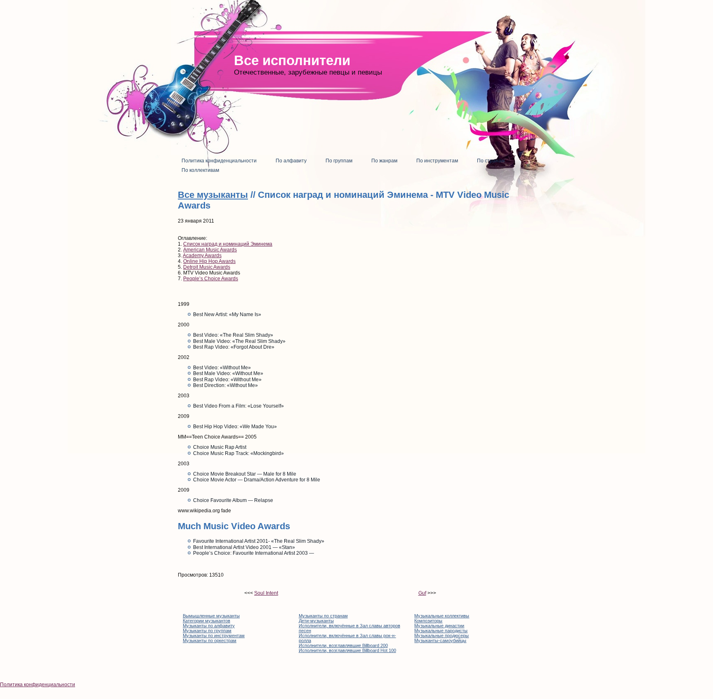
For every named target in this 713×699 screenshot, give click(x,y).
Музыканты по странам (323, 615)
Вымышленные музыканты (211, 615)
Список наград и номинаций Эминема (227, 244)
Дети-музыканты (316, 620)
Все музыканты (213, 195)
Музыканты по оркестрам (209, 640)
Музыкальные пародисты (440, 630)
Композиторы (428, 620)
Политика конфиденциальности (37, 684)
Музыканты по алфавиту (209, 625)
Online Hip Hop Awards (209, 261)
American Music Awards (210, 250)
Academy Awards (202, 255)
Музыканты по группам (207, 630)
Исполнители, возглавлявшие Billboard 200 (343, 645)
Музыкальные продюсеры (441, 635)
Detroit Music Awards (206, 267)
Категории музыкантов (206, 620)
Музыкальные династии (439, 625)
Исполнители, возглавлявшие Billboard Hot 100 (347, 650)
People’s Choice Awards (210, 278)
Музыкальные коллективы (441, 615)
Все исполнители (292, 60)
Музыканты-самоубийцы (440, 640)
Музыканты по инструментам (214, 635)
